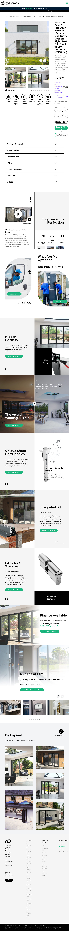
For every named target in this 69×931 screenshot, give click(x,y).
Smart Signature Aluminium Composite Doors (29, 871)
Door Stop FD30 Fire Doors (29, 851)
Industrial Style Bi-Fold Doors (29, 894)
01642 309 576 (62, 849)
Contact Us (61, 843)
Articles (43, 845)
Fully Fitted (67, 122)
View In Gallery (11, 90)
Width (56, 107)
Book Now (9, 880)
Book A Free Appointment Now (32, 690)
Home (6, 16)
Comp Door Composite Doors (29, 863)
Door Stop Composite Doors (29, 845)
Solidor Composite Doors (29, 857)
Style (56, 114)
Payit (43, 864)
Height (63, 107)
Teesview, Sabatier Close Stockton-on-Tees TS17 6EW (8, 851)
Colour (63, 114)
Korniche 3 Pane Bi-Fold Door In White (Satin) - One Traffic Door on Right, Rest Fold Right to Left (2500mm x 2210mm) (44, 16)
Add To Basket (61, 135)
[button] (18, 214)
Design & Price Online (61, 128)
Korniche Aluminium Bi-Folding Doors (16, 16)
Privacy (43, 871)
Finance (44, 852)
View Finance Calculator (50, 631)
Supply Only (59, 122)
